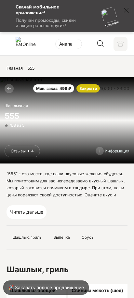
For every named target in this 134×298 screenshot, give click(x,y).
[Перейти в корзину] (120, 44)
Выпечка (61, 237)
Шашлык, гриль (27, 237)
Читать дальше (26, 212)
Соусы (88, 237)
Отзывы (22, 151)
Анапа (66, 44)
